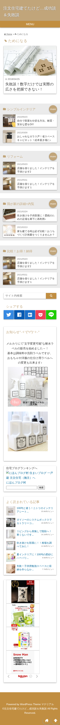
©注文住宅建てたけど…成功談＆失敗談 (24, 708)
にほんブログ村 (16, 482)
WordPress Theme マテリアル (37, 704)
